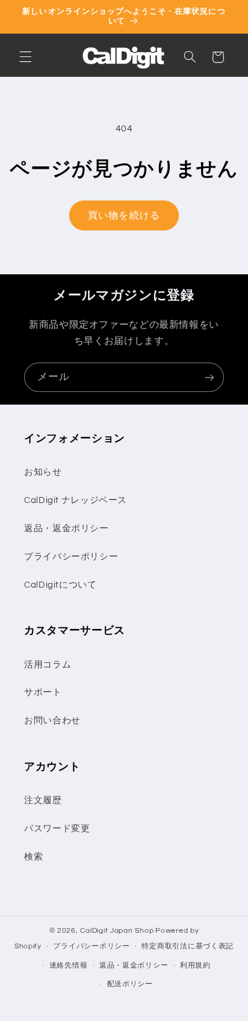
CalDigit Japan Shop (116, 930)
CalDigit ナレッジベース (75, 500)
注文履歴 (43, 800)
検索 (33, 856)
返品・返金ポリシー (66, 528)
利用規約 (195, 965)
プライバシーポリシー (71, 556)
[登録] (209, 377)
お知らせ (43, 472)
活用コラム (47, 664)
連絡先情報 (68, 965)
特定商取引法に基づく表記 (187, 946)
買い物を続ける (124, 215)
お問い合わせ (52, 720)
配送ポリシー (130, 984)
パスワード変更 (57, 828)
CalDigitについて (60, 584)
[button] (25, 57)
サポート (43, 692)
